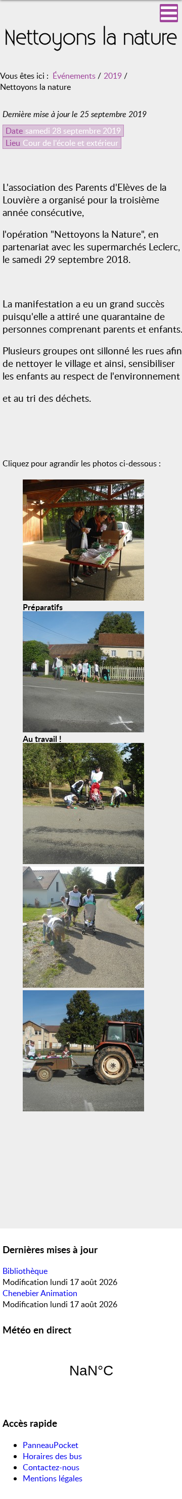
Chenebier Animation (40, 1293)
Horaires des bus (52, 1456)
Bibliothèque (25, 1270)
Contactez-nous (51, 1467)
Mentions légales (52, 1478)
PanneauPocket (50, 1445)
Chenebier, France (91, 1371)
